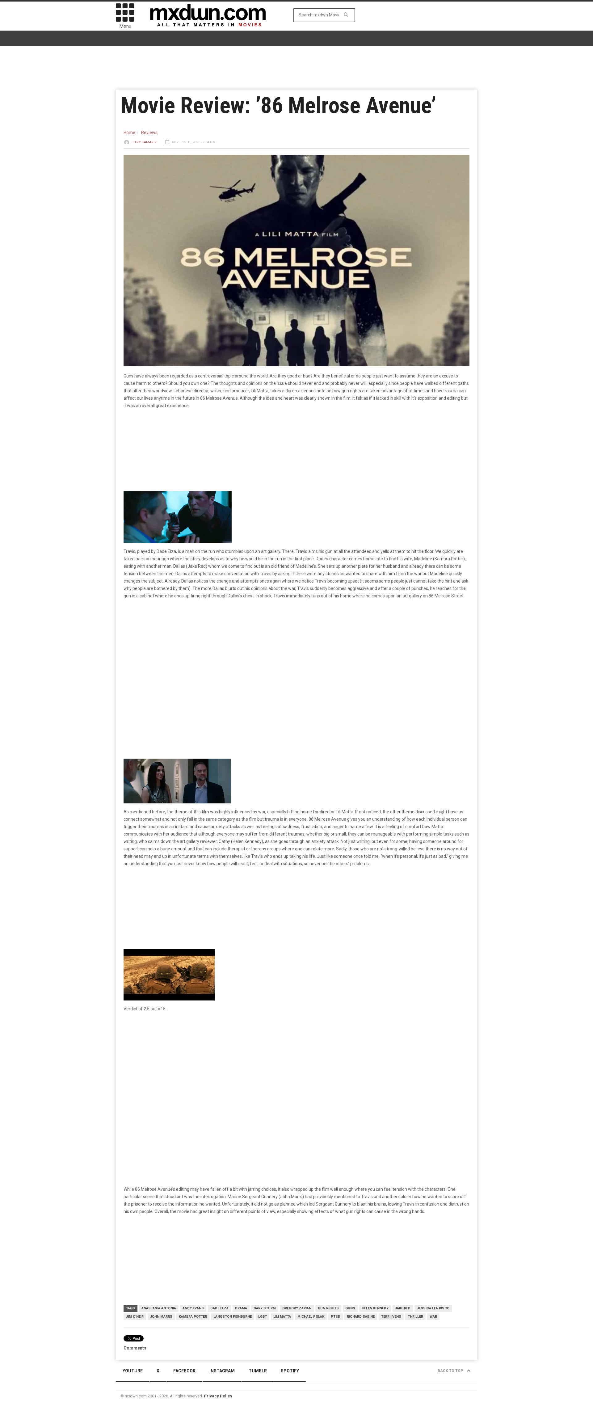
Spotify (290, 1370)
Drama (241, 1308)
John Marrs (161, 1317)
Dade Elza (219, 1308)
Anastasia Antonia (158, 1308)
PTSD (335, 1317)
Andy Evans (193, 1308)
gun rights (328, 1308)
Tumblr (258, 1370)
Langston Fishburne (232, 1317)
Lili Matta (282, 1317)
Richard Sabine (361, 1317)
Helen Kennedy (375, 1308)
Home (129, 132)
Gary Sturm (265, 1308)
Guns (350, 1308)
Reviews (149, 132)
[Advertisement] (296, 1065)
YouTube (133, 1370)
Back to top (451, 1371)
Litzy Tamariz (144, 142)
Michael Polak (310, 1317)
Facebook (184, 1370)
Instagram (222, 1370)
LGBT (262, 1317)
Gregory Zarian (296, 1308)
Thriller (415, 1317)
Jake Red (402, 1308)
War (433, 1317)
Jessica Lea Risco (433, 1308)
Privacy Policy (218, 1396)
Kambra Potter (193, 1317)
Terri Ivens (391, 1317)
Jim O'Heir (135, 1317)
